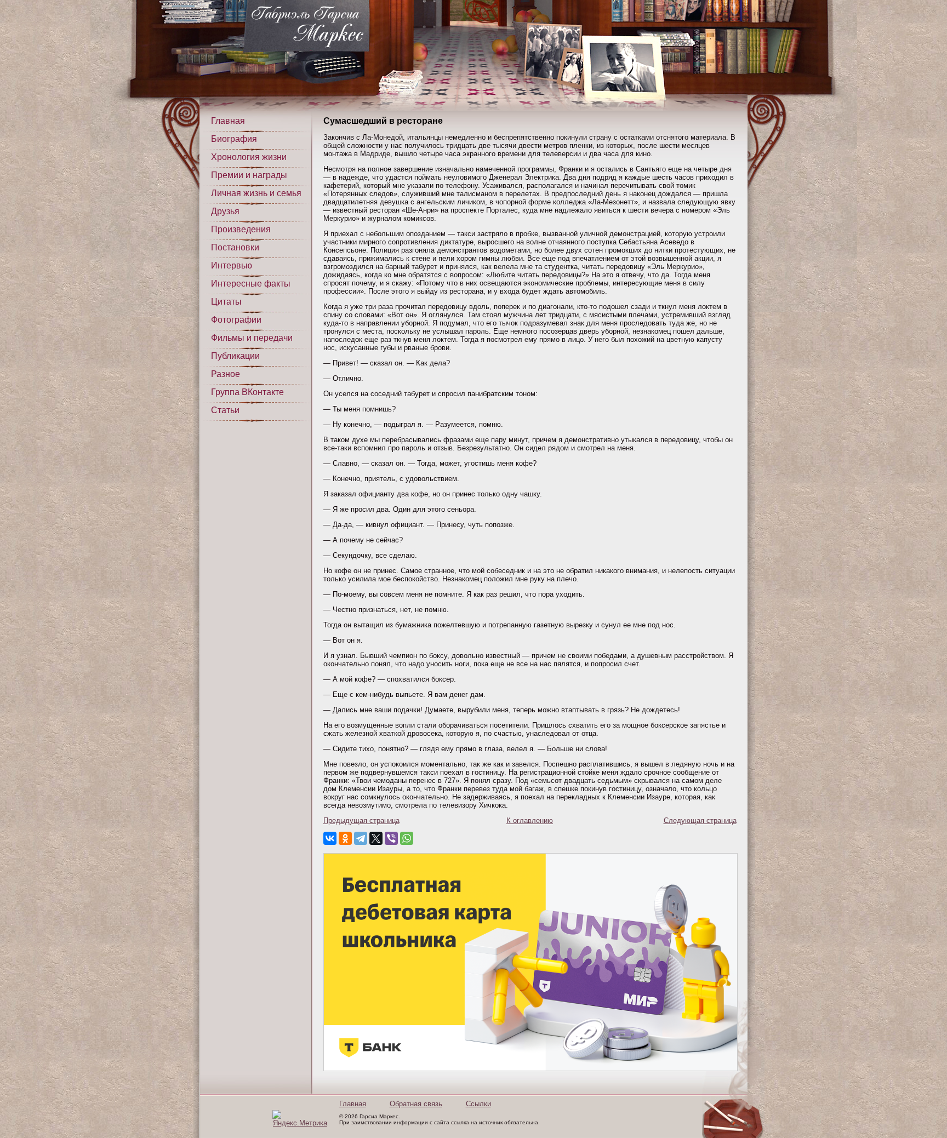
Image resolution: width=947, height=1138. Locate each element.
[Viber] (391, 838)
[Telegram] (360, 838)
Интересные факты (250, 283)
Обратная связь (416, 1104)
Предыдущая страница (361, 820)
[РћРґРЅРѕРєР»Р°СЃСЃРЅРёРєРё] (345, 838)
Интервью (231, 265)
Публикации (235, 356)
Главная (228, 120)
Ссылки (478, 1104)
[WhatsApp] (406, 838)
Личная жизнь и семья (256, 193)
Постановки (235, 247)
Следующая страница (700, 820)
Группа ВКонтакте (247, 392)
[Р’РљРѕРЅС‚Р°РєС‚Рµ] (329, 838)
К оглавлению (529, 820)
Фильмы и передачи (252, 337)
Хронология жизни (249, 157)
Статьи (225, 410)
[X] (376, 838)
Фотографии (236, 319)
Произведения (241, 229)
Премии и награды (249, 175)
